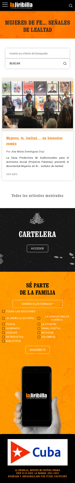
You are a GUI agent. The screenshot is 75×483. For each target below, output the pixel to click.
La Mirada (13, 328)
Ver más (12, 174)
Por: (9, 151)
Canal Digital (51, 328)
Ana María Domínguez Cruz (28, 151)
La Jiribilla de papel (20, 318)
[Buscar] (70, 5)
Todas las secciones (21, 311)
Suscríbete (38, 349)
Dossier (11, 332)
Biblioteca (13, 340)
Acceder (37, 248)
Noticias (47, 332)
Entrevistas (15, 336)
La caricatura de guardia (57, 318)
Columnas (48, 336)
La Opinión (48, 324)
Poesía (10, 324)
